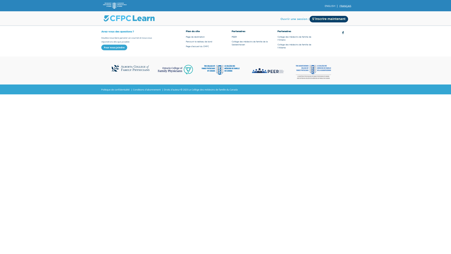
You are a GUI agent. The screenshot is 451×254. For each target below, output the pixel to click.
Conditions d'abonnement (147, 89)
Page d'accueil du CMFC (197, 46)
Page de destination (195, 37)
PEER (234, 37)
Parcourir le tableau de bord (199, 42)
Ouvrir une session (293, 19)
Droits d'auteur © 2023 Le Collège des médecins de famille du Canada (201, 89)
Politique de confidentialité (115, 89)
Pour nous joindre (114, 47)
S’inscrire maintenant (328, 19)
